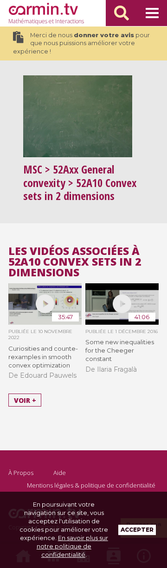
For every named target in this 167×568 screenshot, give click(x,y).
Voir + (25, 400)
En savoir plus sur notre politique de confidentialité (72, 546)
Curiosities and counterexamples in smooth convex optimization (43, 357)
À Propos (20, 472)
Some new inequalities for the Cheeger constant (119, 350)
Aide (59, 472)
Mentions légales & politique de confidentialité (91, 485)
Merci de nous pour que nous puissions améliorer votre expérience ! (81, 43)
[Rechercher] (121, 13)
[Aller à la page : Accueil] (43, 9)
